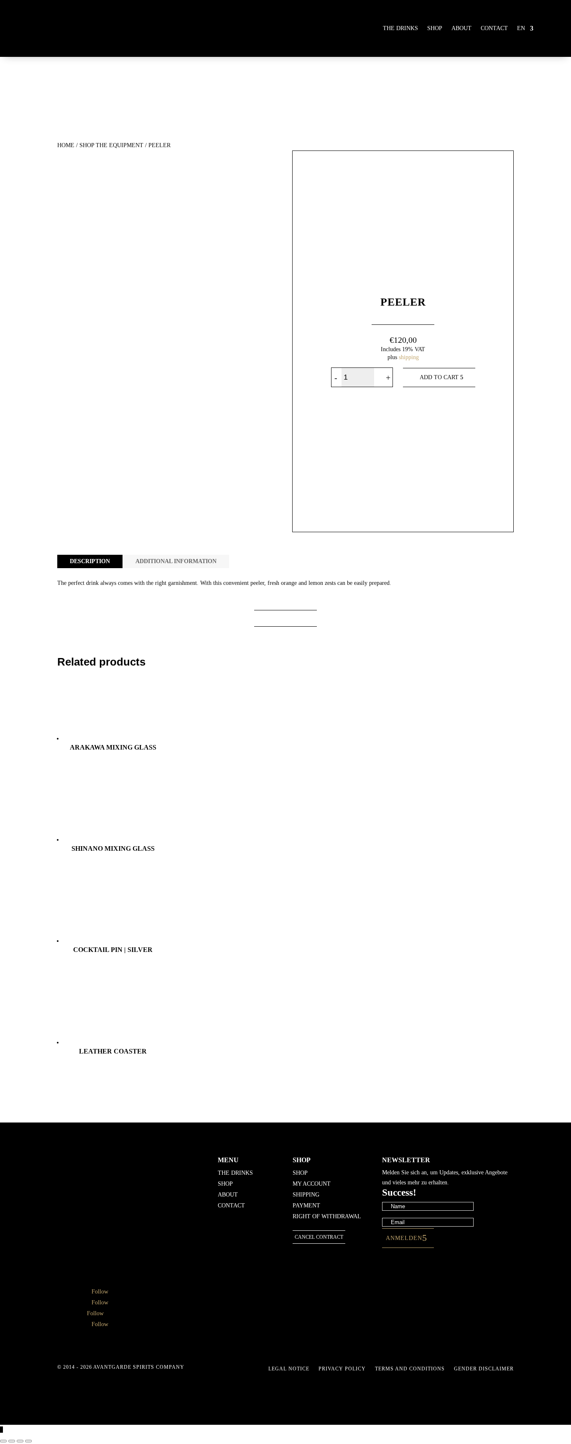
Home (65, 145)
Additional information (176, 561)
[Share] (20, 1441)
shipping (409, 357)
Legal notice (288, 1369)
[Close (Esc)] (28, 1441)
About (461, 28)
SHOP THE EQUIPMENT (111, 145)
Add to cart (439, 377)
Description (90, 561)
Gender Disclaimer (484, 1369)
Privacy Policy (342, 1369)
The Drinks (400, 28)
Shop (434, 28)
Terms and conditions (410, 1369)
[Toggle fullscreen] (11, 1441)
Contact (494, 28)
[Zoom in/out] (3, 1441)
